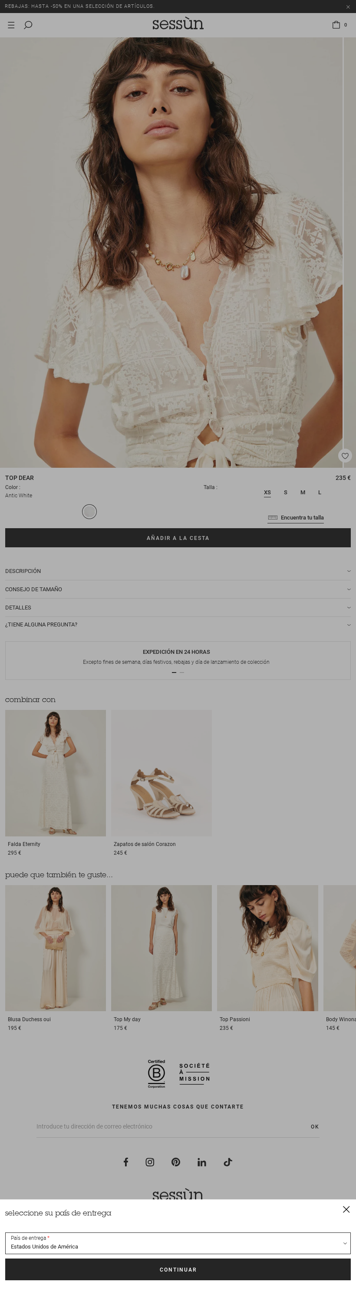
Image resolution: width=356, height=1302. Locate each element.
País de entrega (28, 1238)
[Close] (346, 1209)
